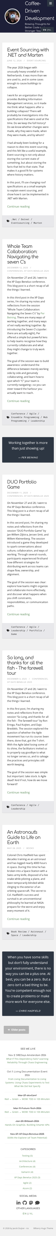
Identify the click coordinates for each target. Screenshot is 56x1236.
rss (27, 1228)
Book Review (19, 931)
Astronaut (37, 931)
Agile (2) (27, 1182)
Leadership (38, 420)
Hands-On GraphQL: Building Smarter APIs (27, 1124)
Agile (32, 413)
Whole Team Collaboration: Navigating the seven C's (22, 254)
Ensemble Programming (25, 417)
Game (14, 634)
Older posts (18, 1029)
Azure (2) (27, 1188)
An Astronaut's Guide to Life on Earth (23, 837)
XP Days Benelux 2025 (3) (27, 1177)
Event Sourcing (36, 60)
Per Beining (29, 457)
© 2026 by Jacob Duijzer (14, 1228)
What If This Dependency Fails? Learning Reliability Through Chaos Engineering (27, 1060)
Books (30, 848)
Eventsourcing (20, 222)
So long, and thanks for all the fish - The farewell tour (25, 665)
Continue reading (18, 206)
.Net (14, 219)
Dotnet (25, 219)
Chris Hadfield (29, 1011)
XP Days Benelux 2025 (36, 270)
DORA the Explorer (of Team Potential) (27, 1137)
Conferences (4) (27, 1166)
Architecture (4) (27, 1161)
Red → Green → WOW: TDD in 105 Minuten (27, 1099)
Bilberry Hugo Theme (43, 1228)
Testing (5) (27, 1155)
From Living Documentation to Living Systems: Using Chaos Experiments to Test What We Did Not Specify (27, 1083)
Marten (38, 222)
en (44, 29)
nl (49, 29)
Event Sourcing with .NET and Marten (28, 52)
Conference (18, 413)
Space (14, 935)
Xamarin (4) (27, 1171)
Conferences (15, 270)
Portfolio (35, 630)
